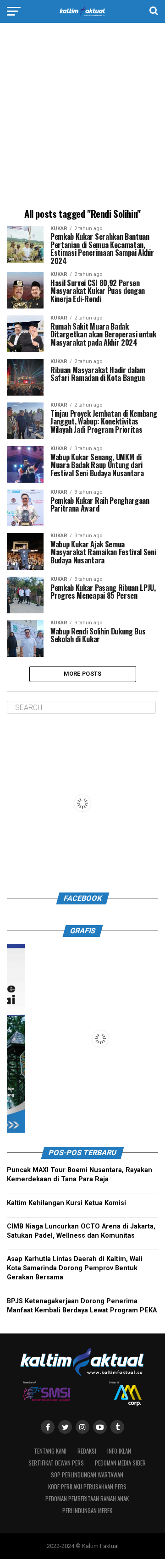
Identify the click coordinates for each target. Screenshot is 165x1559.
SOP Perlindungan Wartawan (87, 1475)
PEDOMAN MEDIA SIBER (120, 1463)
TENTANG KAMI (50, 1451)
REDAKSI (86, 1451)
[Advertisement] (82, 116)
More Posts (83, 673)
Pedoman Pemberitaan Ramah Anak (87, 1498)
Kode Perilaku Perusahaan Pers (87, 1486)
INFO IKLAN (119, 1451)
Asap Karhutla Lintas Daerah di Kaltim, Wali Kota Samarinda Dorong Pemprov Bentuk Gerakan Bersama (75, 1268)
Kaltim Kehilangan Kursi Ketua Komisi (66, 1203)
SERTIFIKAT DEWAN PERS (56, 1463)
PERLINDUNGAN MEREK (87, 1510)
